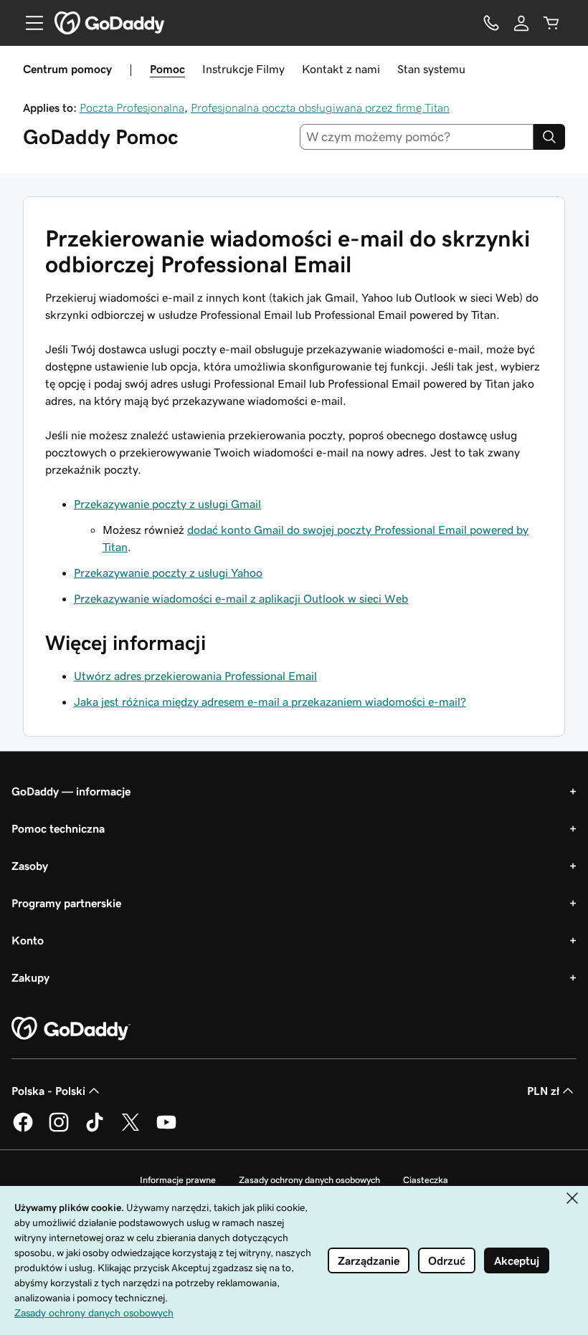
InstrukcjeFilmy (243, 69)
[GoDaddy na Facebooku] (22, 1129)
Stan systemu (431, 69)
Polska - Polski (48, 1090)
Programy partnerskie (66, 903)
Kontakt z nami (341, 69)
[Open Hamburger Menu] (28, 23)
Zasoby (29, 865)
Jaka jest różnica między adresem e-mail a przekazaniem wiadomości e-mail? (270, 701)
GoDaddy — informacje (71, 791)
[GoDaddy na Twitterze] (130, 1129)
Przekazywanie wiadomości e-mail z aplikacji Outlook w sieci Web (241, 598)
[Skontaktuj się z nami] (491, 23)
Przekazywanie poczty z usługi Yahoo (168, 572)
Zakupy (30, 977)
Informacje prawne (178, 1180)
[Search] (549, 137)
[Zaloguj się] (521, 23)
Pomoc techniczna (58, 828)
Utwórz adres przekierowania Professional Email (195, 675)
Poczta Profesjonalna (132, 107)
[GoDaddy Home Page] (71, 1029)
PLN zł (543, 1090)
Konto (27, 940)
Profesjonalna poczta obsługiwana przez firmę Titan (320, 107)
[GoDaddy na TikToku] (94, 1129)
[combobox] (417, 136)
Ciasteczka (425, 1180)
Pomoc (167, 69)
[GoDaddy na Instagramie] (58, 1129)
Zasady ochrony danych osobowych (309, 1180)
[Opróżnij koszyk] (551, 23)
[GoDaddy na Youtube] (166, 1129)
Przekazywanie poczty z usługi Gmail (167, 503)
